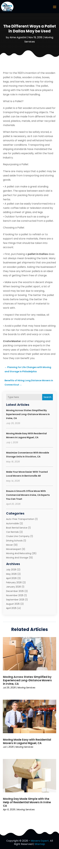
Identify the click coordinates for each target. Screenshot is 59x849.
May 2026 (11, 574)
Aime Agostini (18, 37)
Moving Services (26, 687)
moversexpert (13, 549)
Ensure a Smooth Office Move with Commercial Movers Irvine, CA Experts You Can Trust (28, 494)
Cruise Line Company (18, 536)
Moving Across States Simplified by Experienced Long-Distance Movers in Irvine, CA (28, 414)
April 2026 (11, 578)
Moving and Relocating (18, 553)
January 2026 (13, 586)
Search (47, 397)
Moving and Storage (17, 557)
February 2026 (14, 582)
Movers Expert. (40, 841)
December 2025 (15, 591)
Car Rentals (12, 532)
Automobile (12, 523)
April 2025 (11, 608)
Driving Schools (14, 540)
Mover (9, 544)
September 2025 (15, 599)
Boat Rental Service (16, 527)
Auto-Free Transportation (20, 519)
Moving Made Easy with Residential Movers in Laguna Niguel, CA (27, 741)
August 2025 (13, 603)
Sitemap (40, 844)
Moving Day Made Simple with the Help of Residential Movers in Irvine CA (27, 802)
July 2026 (11, 569)
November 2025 (14, 595)
